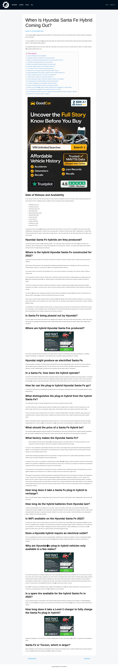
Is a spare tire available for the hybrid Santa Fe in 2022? (44, 89)
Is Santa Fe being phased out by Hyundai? (40, 62)
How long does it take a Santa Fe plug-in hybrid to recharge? (46, 79)
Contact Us (112, 4)
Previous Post (32, 658)
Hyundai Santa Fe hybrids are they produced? (41, 58)
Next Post (87, 658)
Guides (21, 4)
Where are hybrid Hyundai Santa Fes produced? (41, 64)
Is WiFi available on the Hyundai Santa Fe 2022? (42, 83)
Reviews (14, 4)
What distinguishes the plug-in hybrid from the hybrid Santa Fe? (46, 72)
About (107, 4)
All (32, 4)
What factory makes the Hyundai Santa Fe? (41, 77)
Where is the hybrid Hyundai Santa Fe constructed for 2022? (45, 60)
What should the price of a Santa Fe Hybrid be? (42, 74)
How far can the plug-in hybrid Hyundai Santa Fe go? (43, 70)
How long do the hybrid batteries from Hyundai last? (43, 81)
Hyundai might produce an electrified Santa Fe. (41, 66)
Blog (27, 4)
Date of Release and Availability (36, 56)
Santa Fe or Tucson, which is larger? (39, 93)
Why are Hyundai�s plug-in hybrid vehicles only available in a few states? (50, 87)
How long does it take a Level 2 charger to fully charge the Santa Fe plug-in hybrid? (52, 91)
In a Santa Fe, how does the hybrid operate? (40, 68)
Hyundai (27, 31)
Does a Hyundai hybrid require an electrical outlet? (43, 85)
